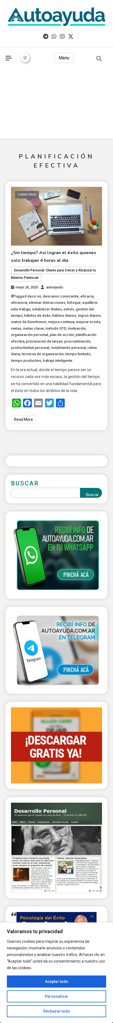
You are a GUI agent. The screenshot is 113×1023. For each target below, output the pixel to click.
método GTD (56, 328)
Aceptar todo (56, 981)
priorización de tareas (44, 341)
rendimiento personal (68, 348)
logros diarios (89, 315)
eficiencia (19, 303)
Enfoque (74, 303)
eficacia (87, 296)
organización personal (29, 335)
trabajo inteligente (57, 360)
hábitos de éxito (37, 315)
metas (16, 328)
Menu (64, 57)
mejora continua (61, 322)
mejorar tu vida (88, 322)
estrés (68, 309)
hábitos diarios (64, 315)
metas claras (33, 328)
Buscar (25, 483)
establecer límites (47, 309)
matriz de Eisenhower (28, 322)
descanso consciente (61, 296)
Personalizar (56, 996)
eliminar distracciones (47, 303)
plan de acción (62, 335)
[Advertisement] (56, 104)
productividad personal (30, 348)
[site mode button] (25, 57)
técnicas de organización (43, 354)
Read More (23, 419)
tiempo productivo (26, 360)
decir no (34, 296)
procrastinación (77, 341)
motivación (77, 328)
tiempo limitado (78, 354)
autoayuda (54, 287)
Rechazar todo (56, 1011)
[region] (56, 972)
